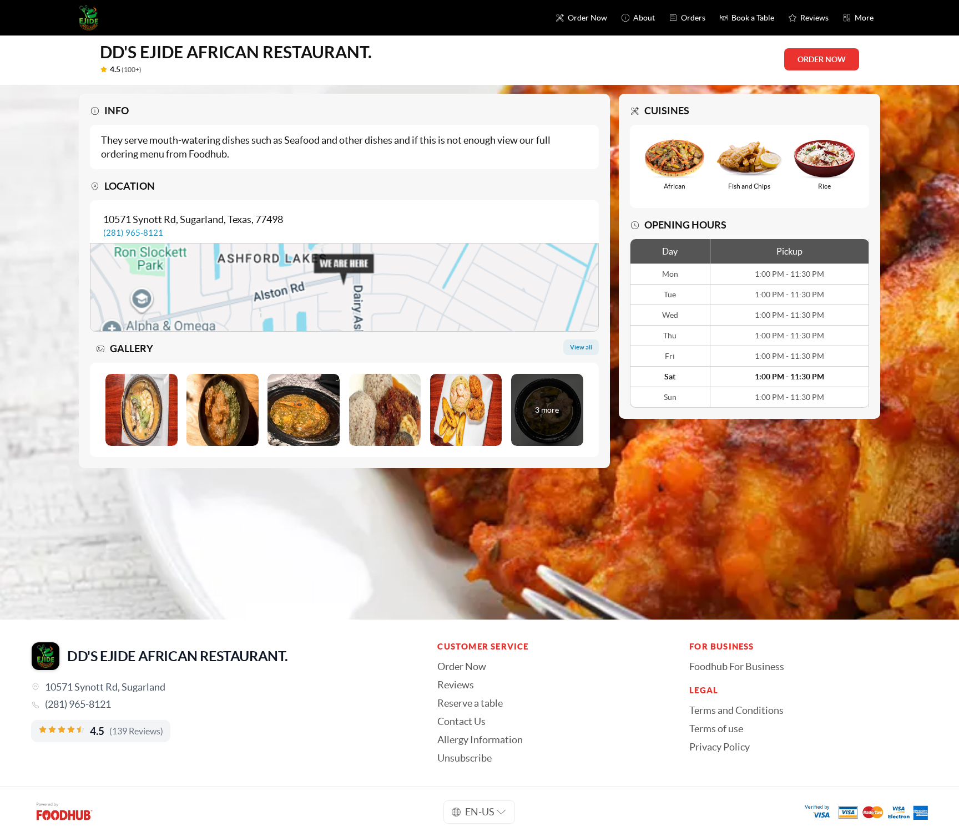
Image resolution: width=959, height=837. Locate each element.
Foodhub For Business (736, 666)
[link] (218, 704)
